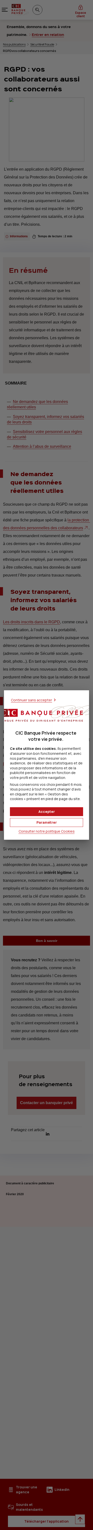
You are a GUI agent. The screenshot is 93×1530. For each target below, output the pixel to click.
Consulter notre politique (47, 831)
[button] (46, 811)
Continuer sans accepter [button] (31, 700)
